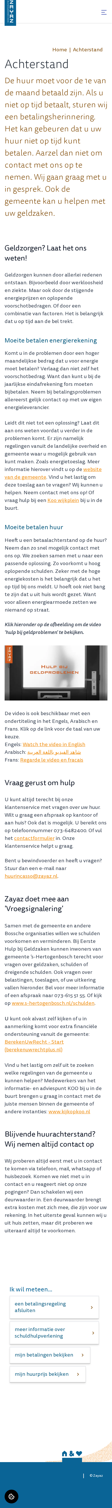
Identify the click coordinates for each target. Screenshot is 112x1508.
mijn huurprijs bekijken (42, 1374)
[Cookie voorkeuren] (11, 1496)
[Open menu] (104, 12)
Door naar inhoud (22, 8)
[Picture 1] (56, 673)
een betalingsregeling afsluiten (40, 1307)
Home (59, 49)
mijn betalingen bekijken (44, 1355)
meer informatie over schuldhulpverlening (40, 1333)
